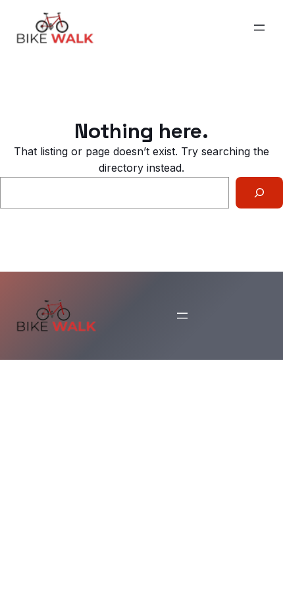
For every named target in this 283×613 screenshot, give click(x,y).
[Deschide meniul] (259, 28)
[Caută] (259, 192)
